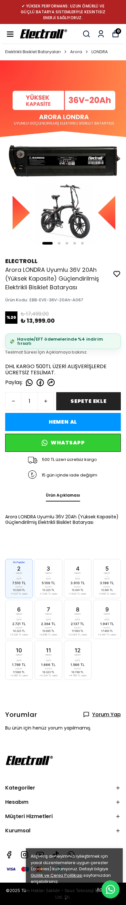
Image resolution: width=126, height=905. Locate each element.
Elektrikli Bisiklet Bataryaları (33, 52)
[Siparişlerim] (101, 34)
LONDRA (99, 52)
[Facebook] (9, 855)
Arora (76, 52)
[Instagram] (24, 855)
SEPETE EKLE (88, 401)
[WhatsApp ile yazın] (110, 889)
